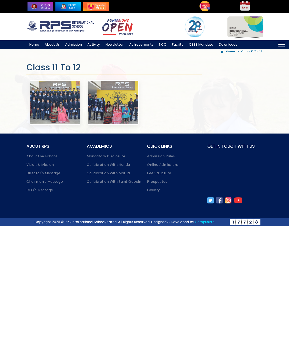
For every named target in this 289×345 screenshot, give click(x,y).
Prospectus (157, 181)
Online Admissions (163, 164)
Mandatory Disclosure (106, 156)
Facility (177, 44)
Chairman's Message (44, 181)
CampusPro (205, 222)
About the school (41, 156)
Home (34, 44)
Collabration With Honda (108, 164)
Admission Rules (161, 156)
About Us (52, 44)
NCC (162, 44)
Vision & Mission (40, 164)
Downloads (228, 44)
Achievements (141, 44)
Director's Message (43, 173)
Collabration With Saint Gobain (114, 181)
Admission (73, 44)
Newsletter (114, 44)
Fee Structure (159, 173)
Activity (93, 44)
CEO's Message (39, 190)
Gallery (153, 190)
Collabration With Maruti (108, 173)
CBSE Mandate (201, 44)
